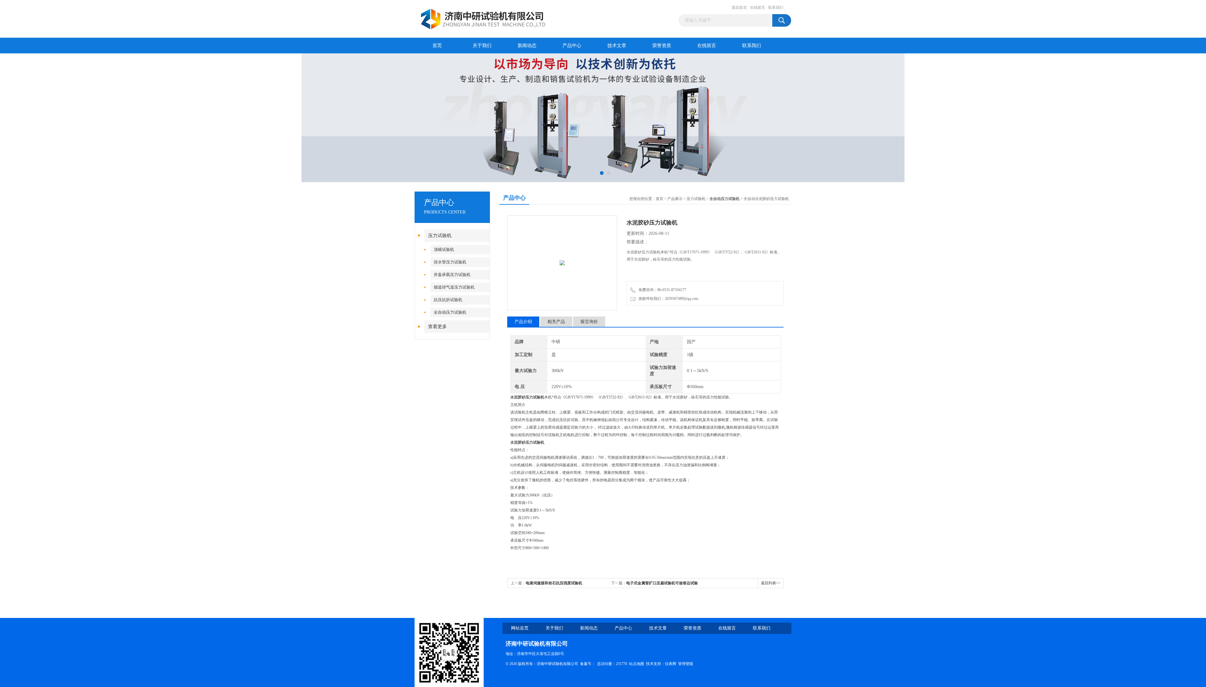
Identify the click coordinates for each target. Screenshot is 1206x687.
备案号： (587, 664)
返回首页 (739, 7)
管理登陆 (685, 664)
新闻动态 (527, 45)
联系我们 (775, 7)
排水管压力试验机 (450, 262)
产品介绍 (523, 321)
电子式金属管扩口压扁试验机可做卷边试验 (662, 583)
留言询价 (589, 321)
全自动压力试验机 (450, 312)
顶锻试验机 (444, 249)
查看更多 (437, 326)
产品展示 (674, 199)
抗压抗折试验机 (448, 299)
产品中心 (571, 45)
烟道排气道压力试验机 (454, 287)
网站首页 (520, 628)
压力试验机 (440, 235)
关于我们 (482, 45)
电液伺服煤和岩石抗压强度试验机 (554, 583)
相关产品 (556, 321)
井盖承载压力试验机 (452, 274)
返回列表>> (770, 583)
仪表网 (670, 664)
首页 (437, 45)
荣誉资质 (661, 45)
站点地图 (636, 664)
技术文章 (616, 45)
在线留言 (757, 7)
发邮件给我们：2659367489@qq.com (667, 298)
